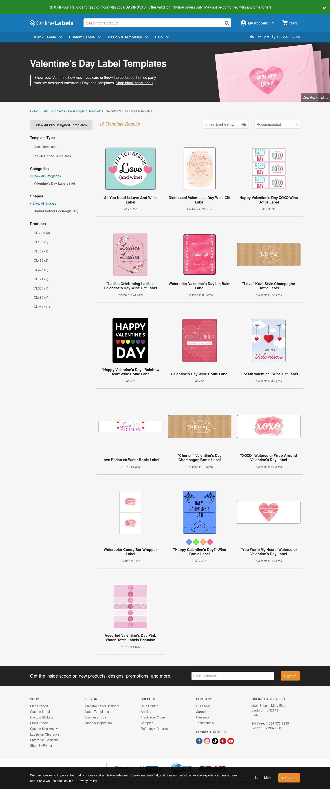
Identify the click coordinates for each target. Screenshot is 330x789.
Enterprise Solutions (44, 740)
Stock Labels (39, 722)
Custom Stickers (41, 717)
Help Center (149, 706)
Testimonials (205, 722)
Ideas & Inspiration (98, 722)
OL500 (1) (41, 288)
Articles (146, 711)
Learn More (263, 777)
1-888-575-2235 (288, 37)
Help (159, 37)
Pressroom (203, 717)
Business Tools (96, 717)
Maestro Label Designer (102, 706)
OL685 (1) (41, 297)
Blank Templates (45, 146)
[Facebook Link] (199, 740)
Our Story (203, 706)
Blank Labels (45, 37)
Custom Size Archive (44, 728)
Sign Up (290, 676)
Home (34, 111)
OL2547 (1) (42, 306)
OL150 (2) (41, 242)
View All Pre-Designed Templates (61, 125)
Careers (201, 711)
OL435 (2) (41, 260)
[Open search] (227, 23)
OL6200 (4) (42, 232)
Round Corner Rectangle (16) (56, 211)
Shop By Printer (41, 745)
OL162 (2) (41, 251)
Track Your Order (153, 717)
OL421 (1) (41, 279)
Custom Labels (82, 37)
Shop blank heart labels (134, 82)
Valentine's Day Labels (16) (54, 183)
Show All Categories (46, 176)
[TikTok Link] (215, 740)
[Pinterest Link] (223, 740)
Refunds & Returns (154, 728)
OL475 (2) (41, 269)
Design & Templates (125, 37)
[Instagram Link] (207, 740)
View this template (315, 97)
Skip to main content (16, 4)
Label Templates (53, 111)
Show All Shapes (43, 203)
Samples (147, 722)
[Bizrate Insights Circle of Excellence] (190, 763)
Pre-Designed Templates (85, 111)
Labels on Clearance (44, 734)
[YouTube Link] (230, 740)
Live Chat (262, 37)
